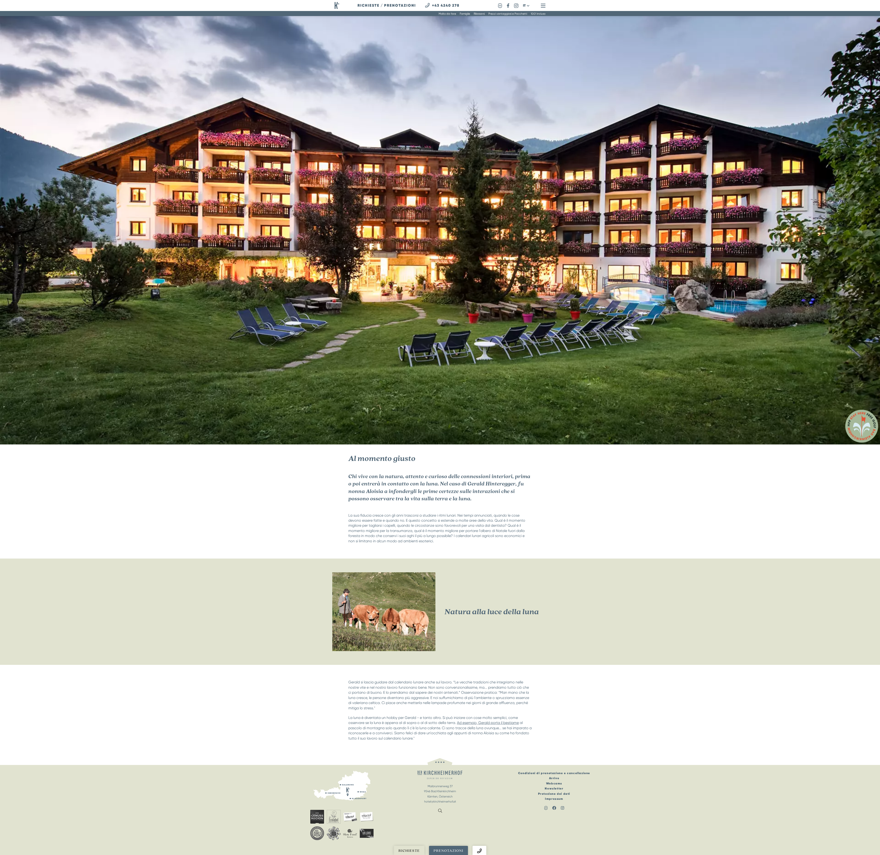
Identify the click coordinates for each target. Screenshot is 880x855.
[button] (526, 5)
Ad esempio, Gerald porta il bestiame (488, 723)
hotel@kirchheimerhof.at (440, 801)
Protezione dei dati (554, 794)
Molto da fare (447, 13)
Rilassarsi (479, 13)
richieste (369, 5)
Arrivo (554, 778)
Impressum (554, 799)
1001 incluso (538, 13)
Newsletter (554, 788)
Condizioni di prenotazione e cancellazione (554, 773)
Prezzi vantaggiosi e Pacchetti (507, 13)
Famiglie (465, 13)
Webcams (554, 783)
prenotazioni (400, 5)
